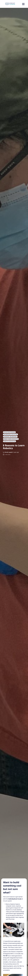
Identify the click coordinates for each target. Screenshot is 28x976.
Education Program (9, 432)
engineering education (10, 434)
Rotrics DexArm (10, 904)
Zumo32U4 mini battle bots (12, 941)
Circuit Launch (9, 452)
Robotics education (9, 441)
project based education (11, 438)
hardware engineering (10, 436)
